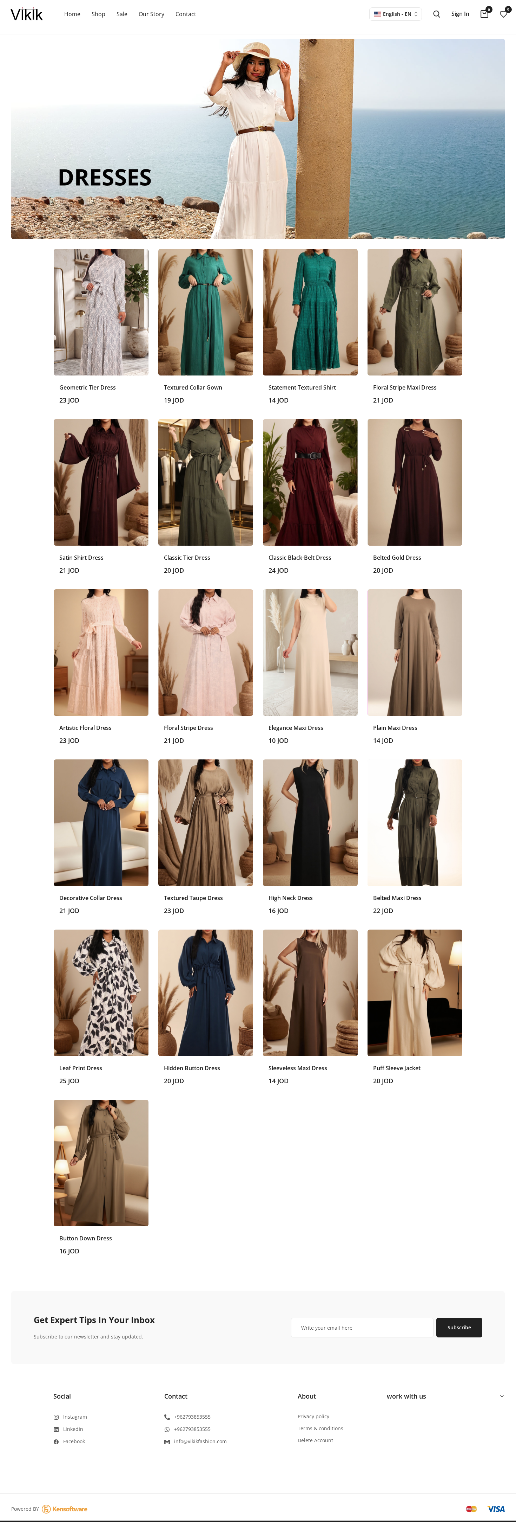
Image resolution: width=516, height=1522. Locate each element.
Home (72, 14)
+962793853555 (192, 1416)
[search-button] (436, 14)
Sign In (460, 14)
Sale (122, 14)
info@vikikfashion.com (200, 1441)
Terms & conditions (320, 1428)
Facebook (74, 1441)
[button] (101, 330)
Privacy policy (313, 1416)
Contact (186, 14)
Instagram (75, 1416)
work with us (406, 1396)
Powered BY (26, 1508)
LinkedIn (73, 1429)
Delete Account (315, 1440)
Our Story (151, 14)
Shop (98, 14)
